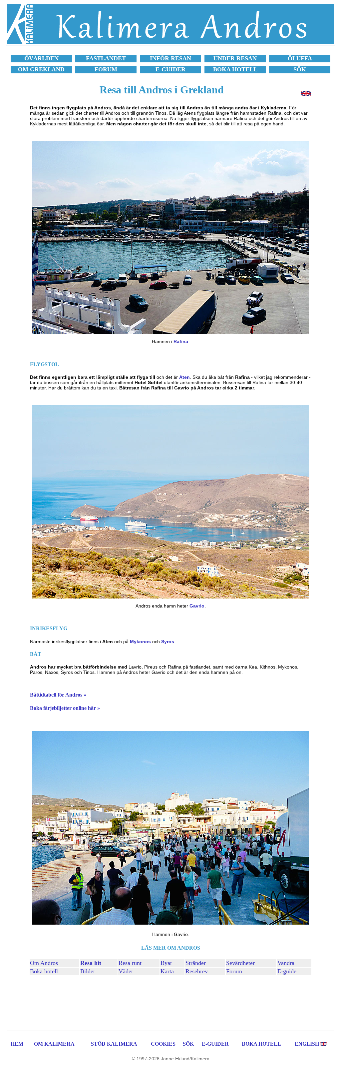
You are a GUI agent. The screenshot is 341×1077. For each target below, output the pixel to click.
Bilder (87, 971)
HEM (17, 1044)
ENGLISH (307, 1044)
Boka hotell (44, 971)
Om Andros (44, 963)
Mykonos (140, 641)
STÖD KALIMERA (114, 1044)
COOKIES (163, 1044)
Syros (167, 641)
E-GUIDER (215, 1044)
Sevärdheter (240, 963)
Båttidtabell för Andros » (58, 695)
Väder (126, 971)
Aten (184, 377)
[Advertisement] (170, 1002)
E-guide (286, 971)
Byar (166, 963)
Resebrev (196, 971)
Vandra (285, 963)
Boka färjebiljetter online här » (65, 708)
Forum (234, 971)
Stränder (195, 963)
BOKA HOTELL (261, 1044)
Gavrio (196, 606)
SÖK (188, 1044)
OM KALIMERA (54, 1044)
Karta (167, 971)
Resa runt (130, 963)
